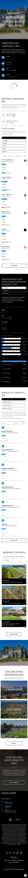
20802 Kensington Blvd (7, 161)
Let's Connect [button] (14, 782)
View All (14, 743)
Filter (7, 560)
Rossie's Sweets (5, 246)
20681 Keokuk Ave (6, 230)
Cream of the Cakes (6, 177)
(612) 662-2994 (8, 806)
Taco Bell (4, 229)
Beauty (10, 148)
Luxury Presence (14, 862)
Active (10, 146)
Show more (14, 265)
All (10, 137)
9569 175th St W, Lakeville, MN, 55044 (10, 469)
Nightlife (10, 151)
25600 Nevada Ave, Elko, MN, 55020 (9, 525)
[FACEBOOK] (7, 853)
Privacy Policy (20, 869)
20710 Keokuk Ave (6, 196)
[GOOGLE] (21, 853)
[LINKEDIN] (14, 853)
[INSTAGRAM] (10, 853)
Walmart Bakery (5, 211)
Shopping (10, 143)
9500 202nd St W (6, 248)
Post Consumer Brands (7, 159)
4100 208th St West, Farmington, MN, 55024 (11, 488)
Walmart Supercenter (7, 194)
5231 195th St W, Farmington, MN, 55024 (10, 451)
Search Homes (14, 634)
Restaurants (10, 140)
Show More (14, 540)
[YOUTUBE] (17, 853)
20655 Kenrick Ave (6, 178)
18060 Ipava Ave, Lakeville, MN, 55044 (10, 432)
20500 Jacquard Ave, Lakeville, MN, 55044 (11, 507)
